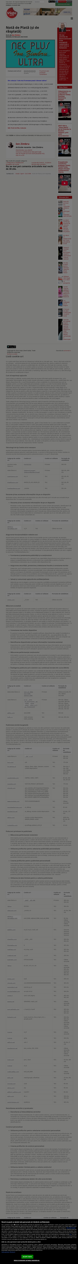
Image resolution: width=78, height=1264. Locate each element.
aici (70, 1234)
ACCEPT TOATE (27, 1257)
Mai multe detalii (71, 1228)
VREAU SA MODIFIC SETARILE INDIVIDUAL (27, 1260)
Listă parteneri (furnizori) (8, 1252)
